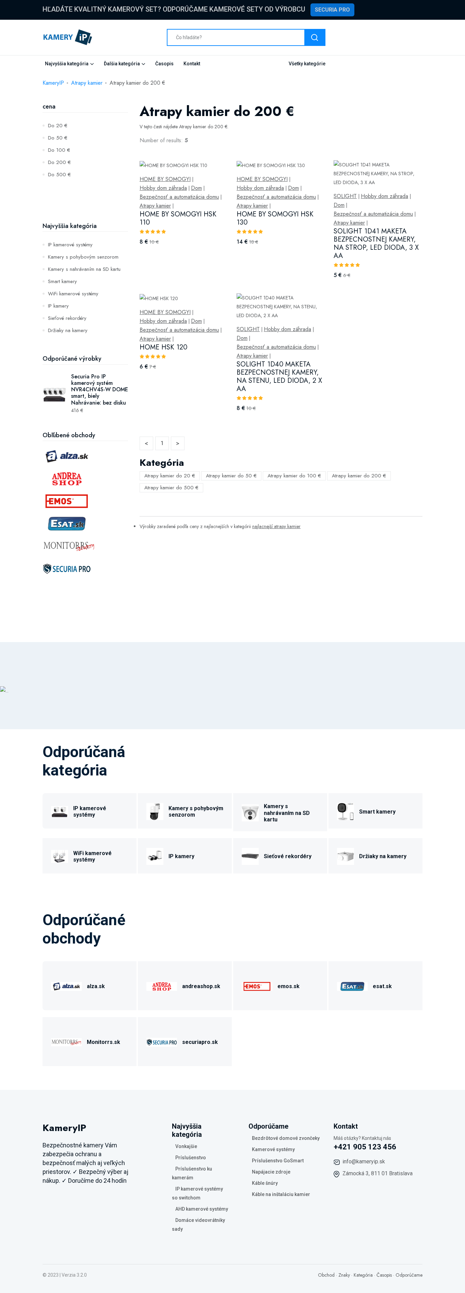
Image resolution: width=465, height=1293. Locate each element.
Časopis (164, 63)
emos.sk (288, 986)
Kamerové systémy (273, 1149)
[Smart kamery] (345, 811)
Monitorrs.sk (103, 1042)
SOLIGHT (345, 196)
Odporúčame (409, 1275)
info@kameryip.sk (363, 1161)
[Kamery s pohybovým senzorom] (154, 811)
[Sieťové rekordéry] (250, 855)
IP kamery (58, 306)
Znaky (344, 1275)
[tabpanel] (281, 293)
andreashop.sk (201, 986)
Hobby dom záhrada (163, 188)
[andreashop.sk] (161, 985)
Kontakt (191, 63)
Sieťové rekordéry (67, 318)
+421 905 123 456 (365, 1147)
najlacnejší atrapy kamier (276, 526)
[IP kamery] (154, 855)
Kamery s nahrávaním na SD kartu (84, 269)
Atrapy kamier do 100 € (294, 475)
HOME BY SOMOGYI (165, 179)
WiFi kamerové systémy (73, 293)
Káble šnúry (265, 1183)
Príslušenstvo (190, 1157)
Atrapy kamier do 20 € (169, 475)
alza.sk (96, 986)
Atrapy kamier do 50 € (231, 475)
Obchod (326, 1275)
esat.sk (382, 986)
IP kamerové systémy (70, 244)
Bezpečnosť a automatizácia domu (179, 197)
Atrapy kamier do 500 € (171, 487)
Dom (196, 188)
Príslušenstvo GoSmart (278, 1160)
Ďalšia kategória (122, 63)
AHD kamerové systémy (201, 1209)
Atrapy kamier (86, 83)
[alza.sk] (66, 985)
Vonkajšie (186, 1146)
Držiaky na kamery (67, 330)
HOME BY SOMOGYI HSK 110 (178, 218)
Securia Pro (332, 9)
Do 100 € (59, 150)
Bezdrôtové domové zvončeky (286, 1138)
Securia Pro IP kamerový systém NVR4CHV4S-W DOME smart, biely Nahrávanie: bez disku (99, 390)
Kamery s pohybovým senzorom (83, 257)
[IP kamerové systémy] (59, 811)
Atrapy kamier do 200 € (359, 475)
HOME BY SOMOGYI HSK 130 (275, 218)
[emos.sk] (257, 985)
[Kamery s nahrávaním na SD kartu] (250, 812)
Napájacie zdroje (271, 1172)
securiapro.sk (200, 1042)
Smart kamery (62, 281)
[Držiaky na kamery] (345, 855)
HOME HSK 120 (163, 347)
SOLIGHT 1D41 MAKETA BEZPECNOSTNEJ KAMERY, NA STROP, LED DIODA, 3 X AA (376, 243)
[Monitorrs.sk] (66, 1041)
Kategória (363, 1275)
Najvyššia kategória (67, 63)
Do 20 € (57, 125)
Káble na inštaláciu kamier (281, 1194)
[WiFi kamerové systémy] (59, 855)
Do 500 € (59, 174)
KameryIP (53, 83)
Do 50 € (57, 138)
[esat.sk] (352, 985)
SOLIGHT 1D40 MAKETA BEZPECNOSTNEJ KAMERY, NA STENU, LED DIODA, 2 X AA (279, 376)
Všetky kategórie (307, 63)
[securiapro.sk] (161, 1041)
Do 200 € (59, 162)
